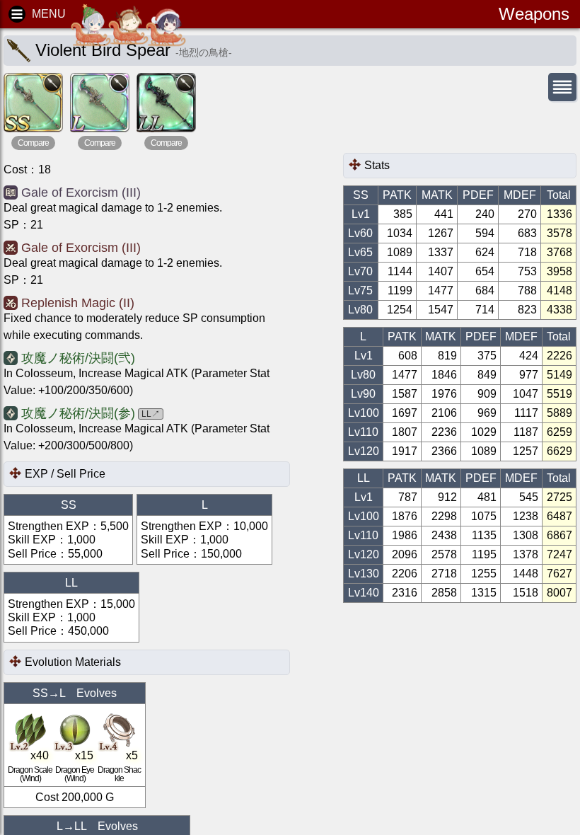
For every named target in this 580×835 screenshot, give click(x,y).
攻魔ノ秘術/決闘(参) (78, 413)
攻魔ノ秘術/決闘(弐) (78, 358)
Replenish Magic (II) (77, 303)
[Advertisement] (456, 128)
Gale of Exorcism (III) (81, 192)
